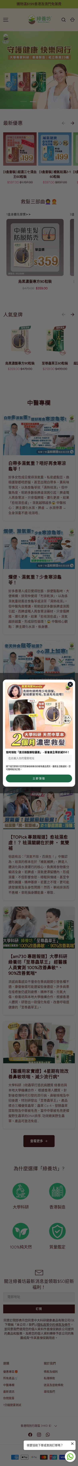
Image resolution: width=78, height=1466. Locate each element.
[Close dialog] (70, 684)
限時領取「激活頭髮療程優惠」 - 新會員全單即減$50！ (38, 752)
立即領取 (39, 778)
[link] (39, 715)
